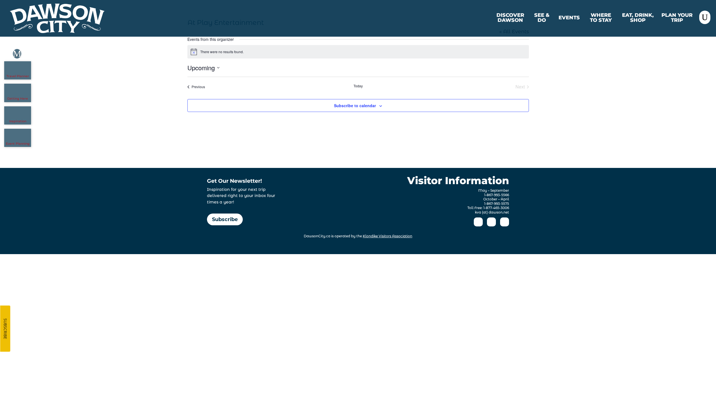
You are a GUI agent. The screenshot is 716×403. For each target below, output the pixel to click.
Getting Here (17, 98)
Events (569, 18)
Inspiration (17, 121)
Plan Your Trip (677, 18)
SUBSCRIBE (5, 328)
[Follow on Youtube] (504, 221)
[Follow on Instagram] (491, 221)
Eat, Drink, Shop (638, 18)
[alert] (358, 51)
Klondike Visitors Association (387, 236)
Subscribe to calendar (355, 105)
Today (358, 86)
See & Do (542, 18)
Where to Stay (601, 18)
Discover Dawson (510, 18)
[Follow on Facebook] (478, 221)
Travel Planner (17, 76)
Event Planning (18, 144)
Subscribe (225, 219)
